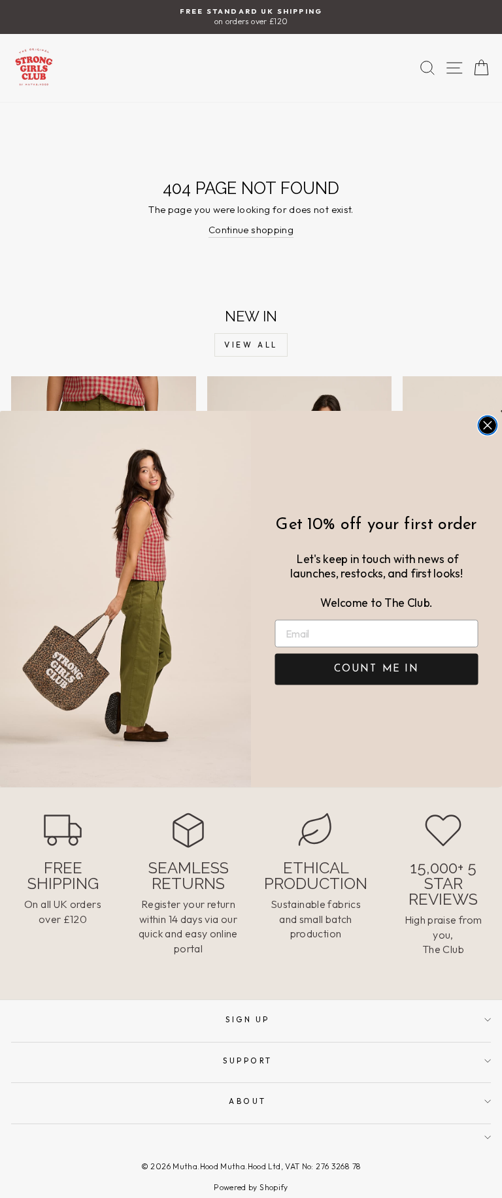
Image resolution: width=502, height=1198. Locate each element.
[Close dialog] (487, 425)
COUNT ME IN (377, 669)
